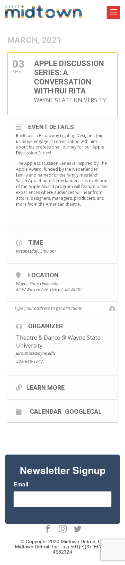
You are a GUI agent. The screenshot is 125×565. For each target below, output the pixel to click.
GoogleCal (83, 411)
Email (21, 484)
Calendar (45, 411)
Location (43, 275)
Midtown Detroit (78, 541)
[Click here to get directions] (112, 308)
